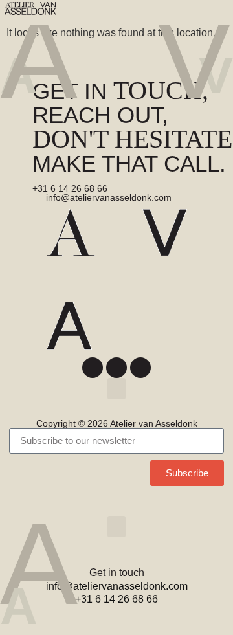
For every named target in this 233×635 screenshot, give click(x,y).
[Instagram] (116, 367)
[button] (217, 12)
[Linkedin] (140, 367)
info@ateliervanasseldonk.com (109, 197)
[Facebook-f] (92, 367)
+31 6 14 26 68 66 (69, 188)
